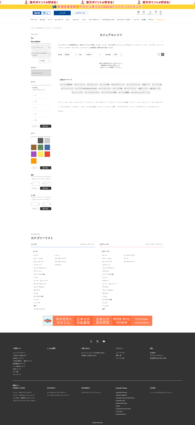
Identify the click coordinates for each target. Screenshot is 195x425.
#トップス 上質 (157, 84)
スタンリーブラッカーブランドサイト (24, 400)
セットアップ (79, 102)
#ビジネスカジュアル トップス (140, 92)
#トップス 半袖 (117, 88)
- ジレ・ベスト (38, 258)
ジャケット (89, 102)
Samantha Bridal (121, 414)
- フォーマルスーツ (39, 268)
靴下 (114, 106)
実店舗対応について (19, 363)
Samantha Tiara (120, 400)
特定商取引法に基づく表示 (158, 358)
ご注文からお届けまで (19, 355)
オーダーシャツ (153, 106)
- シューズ (36, 303)
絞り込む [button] (45, 126)
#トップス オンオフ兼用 (109, 92)
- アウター (58, 265)
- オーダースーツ (60, 258)
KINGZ (118, 406)
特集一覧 (118, 355)
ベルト (83, 106)
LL (35, 114)
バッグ (100, 106)
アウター (60, 111)
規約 (151, 348)
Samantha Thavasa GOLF (123, 408)
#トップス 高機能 (123, 92)
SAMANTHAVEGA (121, 395)
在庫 (80, 54)
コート (132, 106)
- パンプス (105, 306)
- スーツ (35, 255)
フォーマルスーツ (100, 102)
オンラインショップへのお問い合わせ (92, 352)
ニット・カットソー (143, 102)
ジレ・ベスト (69, 102)
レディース (80, 13)
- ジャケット (37, 265)
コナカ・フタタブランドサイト (22, 392)
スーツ (60, 102)
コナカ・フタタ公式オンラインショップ (41, 28)
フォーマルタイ (65, 106)
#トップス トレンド (67, 88)
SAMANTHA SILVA (121, 403)
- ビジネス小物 (38, 296)
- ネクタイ (36, 290)
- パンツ (35, 277)
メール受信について (19, 366)
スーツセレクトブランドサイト (56, 392)
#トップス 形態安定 (66, 84)
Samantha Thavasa (121, 392)
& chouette (119, 411)
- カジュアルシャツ (39, 284)
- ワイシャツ (37, 271)
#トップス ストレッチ (133, 84)
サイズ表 (15, 371)
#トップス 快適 (104, 84)
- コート (57, 255)
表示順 (60, 54)
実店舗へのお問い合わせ (88, 355)
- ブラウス (105, 271)
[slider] (33, 179)
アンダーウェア (123, 106)
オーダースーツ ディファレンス (91, 392)
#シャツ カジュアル (105, 88)
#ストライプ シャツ (130, 88)
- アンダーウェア (39, 309)
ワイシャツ (112, 102)
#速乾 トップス (143, 88)
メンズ (62, 13)
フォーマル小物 (123, 102)
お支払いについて (18, 358)
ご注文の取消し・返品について (22, 361)
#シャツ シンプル (77, 92)
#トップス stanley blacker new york (86, 88)
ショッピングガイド (19, 352)
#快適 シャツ (146, 84)
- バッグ (35, 299)
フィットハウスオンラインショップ (161, 392)
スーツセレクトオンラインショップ (58, 395)
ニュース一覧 (120, 358)
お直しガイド (17, 369)
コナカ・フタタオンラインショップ (24, 395)
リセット (34, 126)
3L (35, 120)
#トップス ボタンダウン (92, 92)
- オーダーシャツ (60, 261)
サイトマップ (17, 374)
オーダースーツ (141, 106)
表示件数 (108, 54)
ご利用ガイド (17, 348)
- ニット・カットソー (40, 280)
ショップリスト (120, 352)
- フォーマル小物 (39, 274)
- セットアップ (38, 261)
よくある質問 (51, 348)
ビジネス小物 (91, 106)
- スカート (105, 280)
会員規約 (153, 352)
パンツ (132, 102)
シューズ (107, 106)
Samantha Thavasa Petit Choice (125, 398)
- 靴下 (35, 306)
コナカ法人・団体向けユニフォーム (24, 398)
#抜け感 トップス (155, 88)
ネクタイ (75, 106)
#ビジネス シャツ (92, 84)
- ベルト (35, 293)
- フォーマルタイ (39, 287)
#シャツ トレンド (79, 84)
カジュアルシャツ (57, 28)
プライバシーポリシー (157, 355)
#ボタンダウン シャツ (118, 84)
